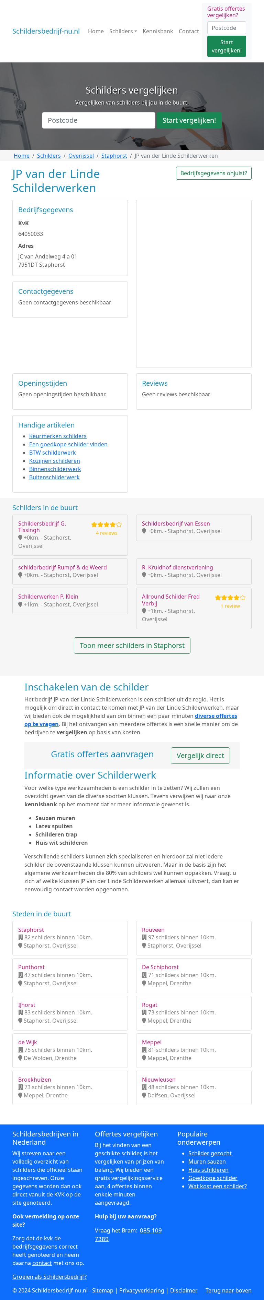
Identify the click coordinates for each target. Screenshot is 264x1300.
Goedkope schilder (213, 1178)
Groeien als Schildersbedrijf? (49, 1276)
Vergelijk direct (200, 755)
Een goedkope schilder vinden (68, 444)
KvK (23, 223)
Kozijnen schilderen (54, 461)
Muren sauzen (207, 1161)
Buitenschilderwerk (54, 477)
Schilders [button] (121, 31)
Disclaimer (184, 1290)
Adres (26, 246)
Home (96, 31)
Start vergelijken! (227, 46)
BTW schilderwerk (52, 452)
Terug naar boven (229, 1290)
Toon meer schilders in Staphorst (132, 645)
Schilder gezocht (210, 1153)
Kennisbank (158, 31)
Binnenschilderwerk (55, 469)
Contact (189, 31)
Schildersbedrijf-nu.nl (46, 31)
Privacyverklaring (141, 1290)
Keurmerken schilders (58, 436)
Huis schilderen (208, 1169)
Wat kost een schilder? (217, 1186)
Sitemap (102, 1290)
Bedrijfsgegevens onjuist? (213, 173)
